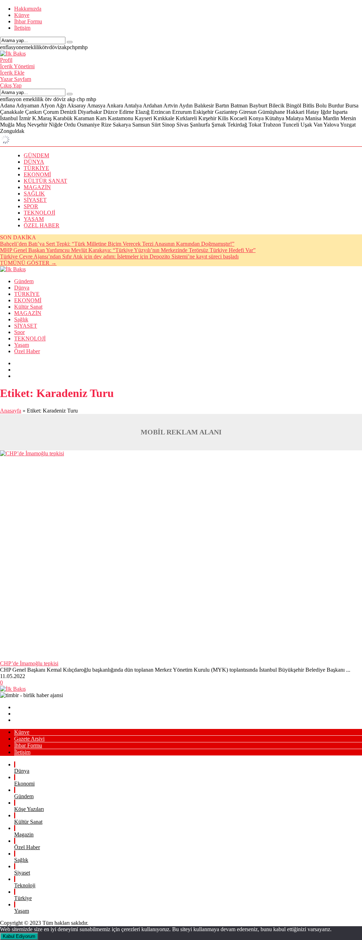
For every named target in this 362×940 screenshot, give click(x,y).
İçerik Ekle (12, 73)
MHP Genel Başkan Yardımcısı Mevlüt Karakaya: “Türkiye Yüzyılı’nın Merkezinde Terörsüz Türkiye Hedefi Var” (128, 250)
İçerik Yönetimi (17, 66)
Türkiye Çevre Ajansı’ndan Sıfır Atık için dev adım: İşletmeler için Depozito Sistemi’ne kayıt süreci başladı (119, 256)
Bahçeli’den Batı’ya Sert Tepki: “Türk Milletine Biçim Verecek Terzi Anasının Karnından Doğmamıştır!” (117, 244)
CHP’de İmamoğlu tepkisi (29, 663)
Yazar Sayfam (15, 79)
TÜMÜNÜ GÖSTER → (28, 263)
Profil (6, 60)
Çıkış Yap (11, 85)
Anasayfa (10, 411)
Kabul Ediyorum (19, 936)
